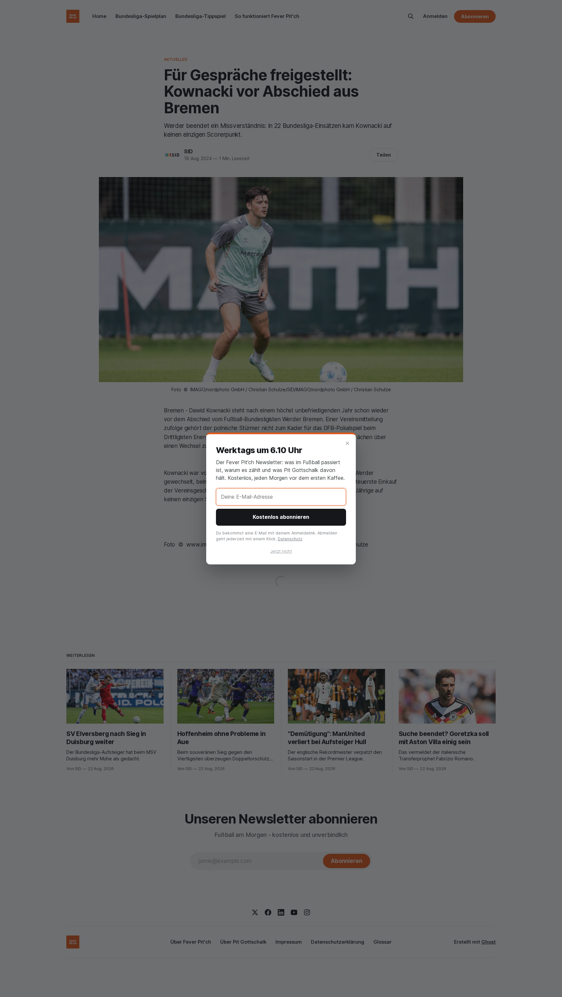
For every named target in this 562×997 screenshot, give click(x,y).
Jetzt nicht (281, 551)
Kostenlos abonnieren (281, 517)
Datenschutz (290, 538)
